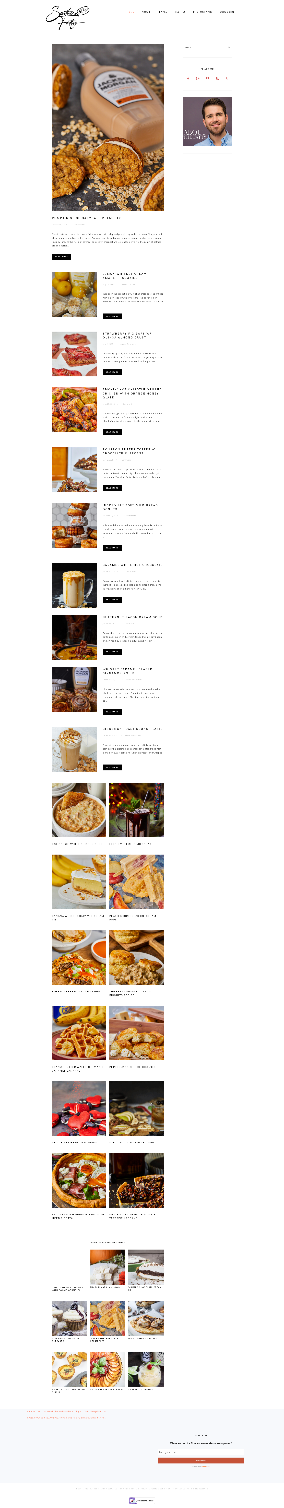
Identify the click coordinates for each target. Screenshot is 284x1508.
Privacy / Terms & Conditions (156, 1489)
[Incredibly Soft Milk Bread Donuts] (74, 526)
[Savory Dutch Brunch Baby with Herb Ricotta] (79, 1181)
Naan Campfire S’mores (142, 1338)
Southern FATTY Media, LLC (103, 1489)
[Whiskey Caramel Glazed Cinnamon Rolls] (74, 690)
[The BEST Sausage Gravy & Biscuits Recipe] (136, 958)
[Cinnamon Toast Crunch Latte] (74, 750)
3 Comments (79, 224)
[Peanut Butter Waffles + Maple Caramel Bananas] (79, 1034)
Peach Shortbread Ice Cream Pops (104, 1340)
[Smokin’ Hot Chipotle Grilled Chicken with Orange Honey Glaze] (74, 410)
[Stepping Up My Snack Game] (136, 1109)
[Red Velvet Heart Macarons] (79, 1109)
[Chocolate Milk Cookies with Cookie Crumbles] (69, 1284)
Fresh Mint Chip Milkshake (131, 844)
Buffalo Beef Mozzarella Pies (76, 991)
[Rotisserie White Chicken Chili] (79, 810)
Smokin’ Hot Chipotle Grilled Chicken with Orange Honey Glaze (132, 393)
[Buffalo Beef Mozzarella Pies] (79, 958)
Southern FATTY (72, 18)
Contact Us (179, 1489)
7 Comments (125, 460)
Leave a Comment (129, 284)
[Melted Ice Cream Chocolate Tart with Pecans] (136, 1181)
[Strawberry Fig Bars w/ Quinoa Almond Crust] (74, 355)
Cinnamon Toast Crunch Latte (133, 729)
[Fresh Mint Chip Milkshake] (136, 810)
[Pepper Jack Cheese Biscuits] (136, 1034)
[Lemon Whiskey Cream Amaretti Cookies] (74, 295)
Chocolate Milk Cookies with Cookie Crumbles (67, 1288)
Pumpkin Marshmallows (105, 1287)
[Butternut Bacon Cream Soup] (74, 638)
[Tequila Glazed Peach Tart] (107, 1386)
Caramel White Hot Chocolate (133, 565)
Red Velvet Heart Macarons (74, 1142)
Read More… (99, 1417)
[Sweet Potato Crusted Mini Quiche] (69, 1386)
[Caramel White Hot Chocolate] (74, 586)
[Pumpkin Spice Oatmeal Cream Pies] (108, 128)
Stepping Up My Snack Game (131, 1142)
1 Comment (127, 404)
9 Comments (130, 515)
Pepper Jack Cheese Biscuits (132, 1066)
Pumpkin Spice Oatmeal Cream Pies (87, 218)
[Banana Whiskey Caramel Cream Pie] (79, 882)
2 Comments (130, 571)
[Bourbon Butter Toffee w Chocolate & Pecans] (74, 470)
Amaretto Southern (141, 1389)
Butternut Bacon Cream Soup (133, 617)
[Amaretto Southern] (146, 1386)
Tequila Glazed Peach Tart (107, 1389)
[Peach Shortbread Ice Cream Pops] (136, 882)
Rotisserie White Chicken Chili (77, 844)
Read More (61, 256)
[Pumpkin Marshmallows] (107, 1284)
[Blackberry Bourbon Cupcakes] (69, 1335)
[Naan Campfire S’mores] (146, 1335)
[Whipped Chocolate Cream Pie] (146, 1284)
